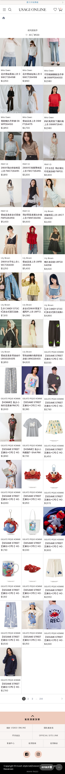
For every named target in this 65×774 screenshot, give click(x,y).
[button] (2, 2)
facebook (26, 754)
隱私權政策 (49, 727)
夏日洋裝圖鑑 (32, 2)
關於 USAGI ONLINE (16, 727)
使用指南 (32, 743)
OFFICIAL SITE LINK (48, 735)
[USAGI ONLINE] (33, 9)
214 (41, 698)
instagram (38, 754)
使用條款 (54, 743)
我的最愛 (55, 9)
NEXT (62, 698)
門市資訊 (16, 735)
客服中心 (11, 743)
